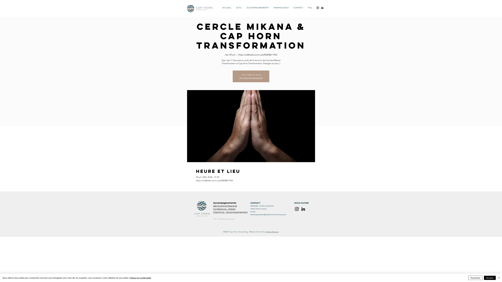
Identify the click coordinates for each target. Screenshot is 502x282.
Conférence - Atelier (224, 209)
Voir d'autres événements (251, 78)
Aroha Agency (272, 232)
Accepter (490, 278)
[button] (257, 8)
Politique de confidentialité (140, 278)
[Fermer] (498, 278)
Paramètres (475, 278)
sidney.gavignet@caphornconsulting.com (268, 214)
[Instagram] (317, 7)
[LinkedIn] (322, 7)
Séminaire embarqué (225, 206)
